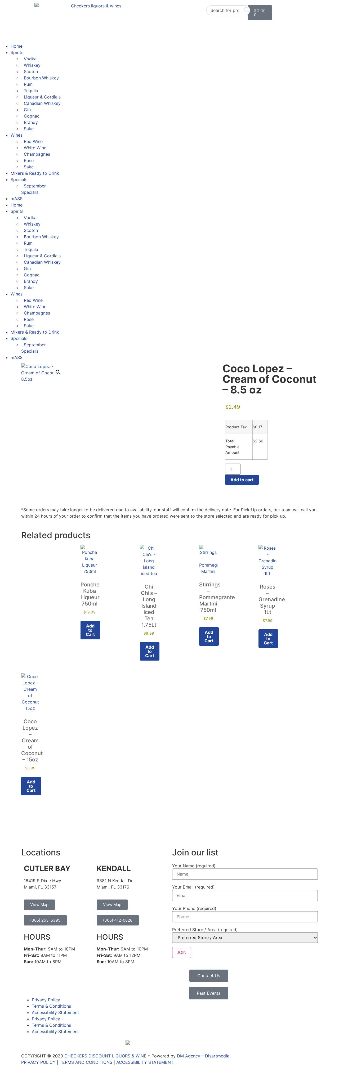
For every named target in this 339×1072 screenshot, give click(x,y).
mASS (17, 198)
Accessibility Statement (55, 1012)
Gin (27, 109)
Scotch (31, 71)
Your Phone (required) (194, 908)
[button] (58, 372)
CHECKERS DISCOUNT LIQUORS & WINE (105, 1055)
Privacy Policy (46, 999)
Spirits (17, 52)
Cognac (31, 116)
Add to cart (241, 479)
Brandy (31, 122)
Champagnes (37, 154)
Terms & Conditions (51, 1006)
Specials (19, 179)
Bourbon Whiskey (41, 77)
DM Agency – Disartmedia (203, 1055)
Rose (29, 160)
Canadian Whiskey (42, 103)
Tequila (31, 90)
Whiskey (32, 65)
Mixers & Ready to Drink (35, 173)
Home (17, 46)
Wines (17, 135)
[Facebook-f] (27, 983)
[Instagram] (42, 983)
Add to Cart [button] (90, 630)
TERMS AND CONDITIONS (86, 1062)
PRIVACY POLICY (38, 1062)
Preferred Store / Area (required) (205, 929)
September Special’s (33, 189)
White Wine (35, 147)
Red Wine (33, 141)
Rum (28, 84)
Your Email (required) (193, 887)
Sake (29, 128)
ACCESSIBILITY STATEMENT (144, 1062)
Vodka (30, 58)
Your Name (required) (194, 866)
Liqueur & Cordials (42, 97)
